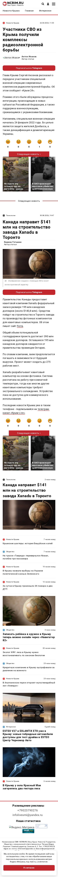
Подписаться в (29, 68)
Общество (10, 552)
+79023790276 (27, 810)
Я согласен (29, 868)
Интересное (11, 727)
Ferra (20, 326)
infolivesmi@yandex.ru (28, 815)
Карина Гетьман (13, 242)
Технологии (11, 215)
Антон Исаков (29, 56)
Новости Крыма (12, 23)
